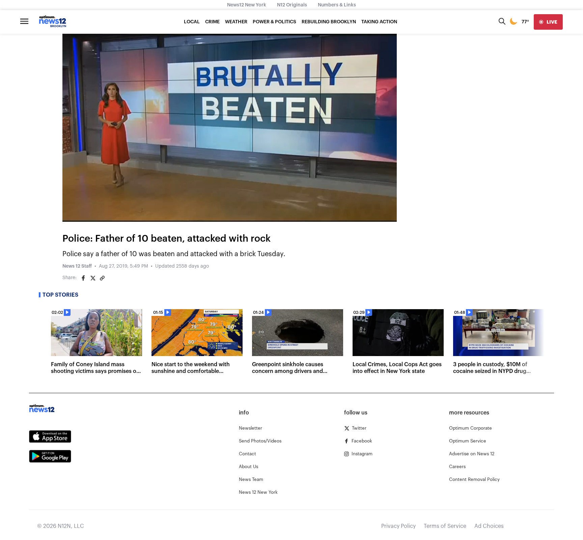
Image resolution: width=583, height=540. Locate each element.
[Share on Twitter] (92, 278)
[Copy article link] (102, 278)
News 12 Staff (77, 266)
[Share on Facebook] (83, 278)
